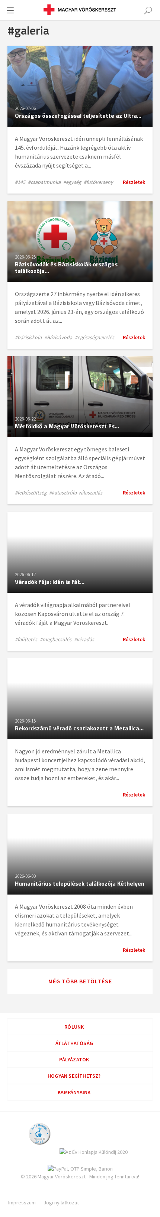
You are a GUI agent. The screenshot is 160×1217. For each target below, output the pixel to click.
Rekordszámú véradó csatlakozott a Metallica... (79, 728)
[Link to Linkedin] (65, 1193)
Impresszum (22, 1202)
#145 (20, 182)
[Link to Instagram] (89, 1193)
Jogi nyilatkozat (61, 1202)
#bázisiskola (28, 337)
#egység (72, 182)
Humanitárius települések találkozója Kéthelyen (79, 883)
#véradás (84, 639)
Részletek (134, 182)
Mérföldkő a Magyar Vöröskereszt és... (67, 426)
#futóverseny (98, 182)
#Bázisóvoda (58, 337)
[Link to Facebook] (40, 1193)
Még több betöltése (80, 981)
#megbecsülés (55, 639)
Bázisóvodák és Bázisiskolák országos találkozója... (66, 267)
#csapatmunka (44, 182)
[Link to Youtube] (114, 1193)
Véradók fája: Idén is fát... (49, 581)
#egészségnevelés (94, 337)
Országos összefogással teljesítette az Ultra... (78, 115)
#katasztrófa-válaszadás (75, 492)
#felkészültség (31, 492)
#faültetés (26, 639)
